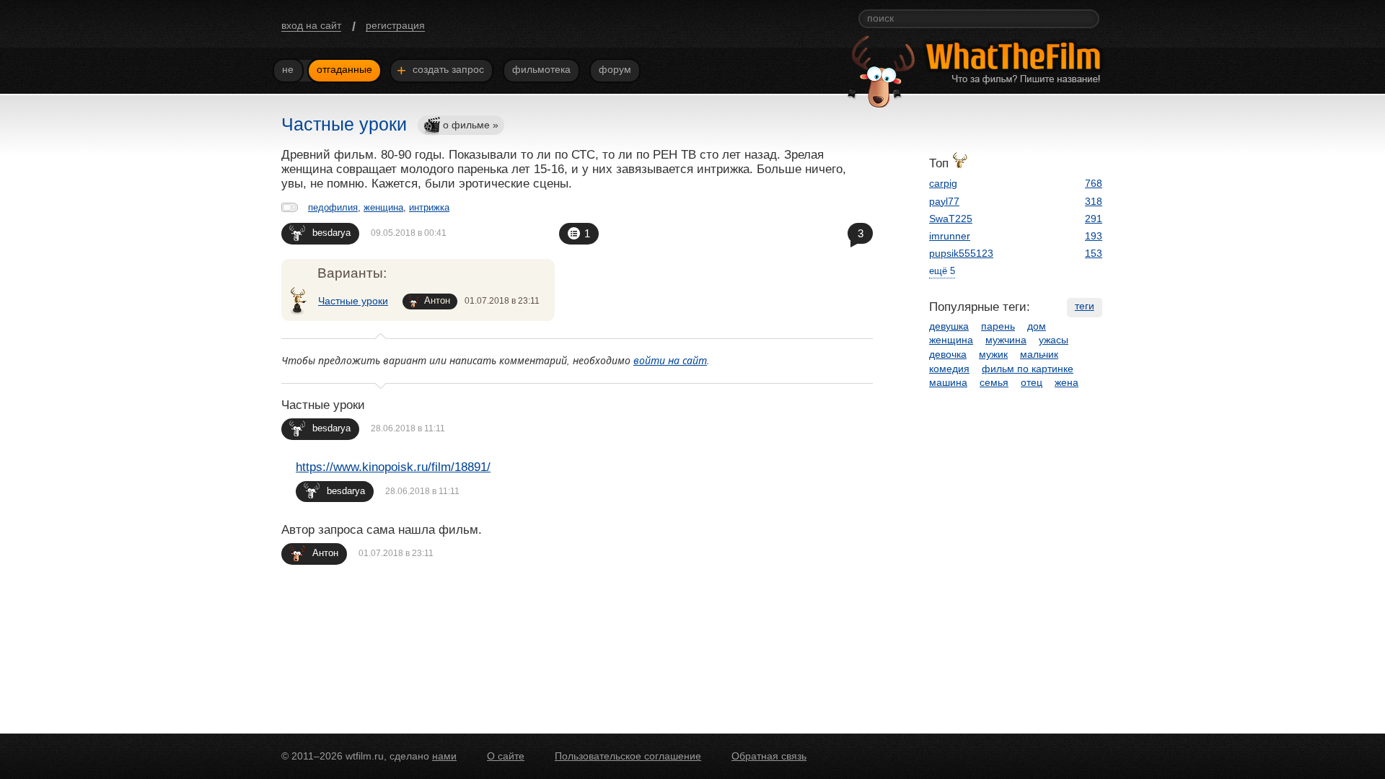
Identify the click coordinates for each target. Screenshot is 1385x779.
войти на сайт (670, 360)
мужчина (1005, 340)
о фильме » (470, 125)
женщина (383, 207)
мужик (993, 354)
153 (1093, 253)
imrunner (949, 236)
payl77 (944, 201)
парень (998, 326)
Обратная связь (768, 756)
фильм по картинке (1027, 368)
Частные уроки (353, 301)
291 (1093, 218)
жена (1066, 382)
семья (994, 382)
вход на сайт (311, 25)
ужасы (1053, 340)
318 (1093, 201)
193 (1093, 236)
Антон (437, 300)
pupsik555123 (961, 253)
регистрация (395, 25)
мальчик (1039, 354)
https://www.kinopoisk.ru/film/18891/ (393, 467)
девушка (949, 326)
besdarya (331, 232)
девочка (948, 354)
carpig (943, 183)
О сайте (505, 756)
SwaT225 (950, 218)
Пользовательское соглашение (628, 756)
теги (1084, 306)
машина (948, 382)
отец (1031, 382)
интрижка (429, 207)
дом (1036, 326)
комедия (949, 368)
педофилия (333, 207)
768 (1093, 183)
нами (444, 756)
